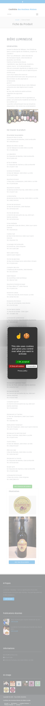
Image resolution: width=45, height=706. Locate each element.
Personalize (31, 366)
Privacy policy (22, 371)
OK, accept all (23, 362)
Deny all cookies (17, 366)
